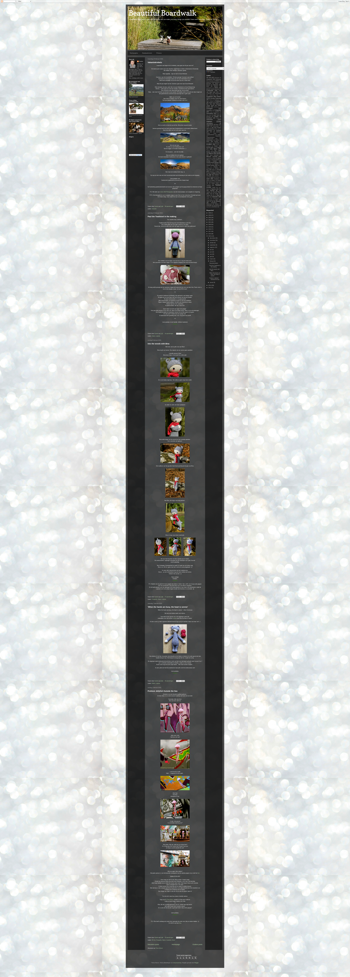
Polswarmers (209, 168)
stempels (210, 181)
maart (211, 259)
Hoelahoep (212, 129)
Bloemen (215, 85)
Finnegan (209, 108)
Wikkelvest (209, 204)
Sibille (212, 177)
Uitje (218, 195)
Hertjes (207, 127)
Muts (214, 158)
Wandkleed (214, 202)
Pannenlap (208, 163)
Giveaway (209, 113)
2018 (209, 229)
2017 (209, 231)
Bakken (217, 80)
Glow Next (208, 115)
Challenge (209, 93)
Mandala (219, 153)
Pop (207, 169)
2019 (209, 227)
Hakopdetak (209, 123)
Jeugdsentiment (210, 134)
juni (211, 252)
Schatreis (216, 174)
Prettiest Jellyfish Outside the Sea (162, 691)
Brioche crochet (210, 89)
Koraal (217, 144)
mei (211, 254)
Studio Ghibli (215, 183)
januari (212, 282)
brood (217, 89)
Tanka (213, 187)
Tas (220, 189)
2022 (209, 220)
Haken (153, 336)
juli (211, 249)
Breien (216, 87)
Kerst (207, 141)
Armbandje (218, 79)
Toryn (219, 192)
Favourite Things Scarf (213, 104)
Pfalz (218, 165)
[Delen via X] (180, 206)
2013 (209, 287)
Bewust (208, 84)
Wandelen (218, 201)
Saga (210, 174)
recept (219, 169)
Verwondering (209, 199)
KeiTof (217, 140)
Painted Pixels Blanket (212, 162)
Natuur (219, 158)
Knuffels (209, 144)
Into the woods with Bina (158, 344)
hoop (218, 129)
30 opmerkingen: (169, 206)
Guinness (209, 119)
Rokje (219, 173)
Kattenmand (209, 140)
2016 (209, 233)
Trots (211, 193)
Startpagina (134, 53)
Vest (216, 200)
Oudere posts (197, 944)
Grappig (216, 116)
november (212, 240)
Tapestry (213, 189)
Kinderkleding (209, 143)
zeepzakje (209, 205)
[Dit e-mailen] (177, 206)
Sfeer (207, 177)
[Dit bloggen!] (179, 206)
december (212, 238)
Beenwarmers (215, 82)
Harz (217, 124)
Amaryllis (217, 77)
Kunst (173, 940)
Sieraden (218, 177)
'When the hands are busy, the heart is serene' (168, 607)
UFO (214, 195)
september (213, 245)
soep (207, 180)
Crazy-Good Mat (214, 94)
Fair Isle (209, 104)
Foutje (211, 111)
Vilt (212, 201)
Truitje (216, 193)
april (211, 256)
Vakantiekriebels (155, 62)
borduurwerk (209, 87)
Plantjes (216, 166)
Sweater (208, 185)
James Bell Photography (166, 192)
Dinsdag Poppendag (215, 98)
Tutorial (208, 195)
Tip (214, 192)
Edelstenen (216, 99)
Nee (210, 159)
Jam (211, 131)
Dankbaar (209, 96)
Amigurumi (209, 79)
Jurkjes (219, 134)
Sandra (141, 61)
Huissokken (209, 130)
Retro (217, 171)
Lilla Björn (213, 149)
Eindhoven (218, 101)
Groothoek (209, 118)
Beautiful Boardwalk (163, 12)
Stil (207, 183)
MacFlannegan (217, 152)
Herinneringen (216, 126)
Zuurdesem (216, 205)
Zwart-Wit (208, 206)
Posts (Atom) (159, 948)
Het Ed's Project (216, 127)
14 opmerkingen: (169, 333)
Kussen (208, 147)
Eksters (211, 102)
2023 (209, 217)
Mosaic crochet (211, 156)
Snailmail (216, 178)
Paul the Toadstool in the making (162, 217)
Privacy (159, 53)
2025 (209, 213)
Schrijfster (217, 175)
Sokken (213, 180)
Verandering (215, 198)
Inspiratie (168, 940)
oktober (212, 242)
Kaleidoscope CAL (212, 138)
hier (198, 873)
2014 (209, 285)
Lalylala (158, 336)
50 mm (153, 940)
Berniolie (208, 83)
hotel (186, 100)
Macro (211, 153)
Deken (219, 96)
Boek (207, 86)
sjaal (208, 179)
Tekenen (212, 190)
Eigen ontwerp (209, 101)
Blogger (196, 962)
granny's (208, 116)
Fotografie (154, 599)
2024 (209, 215)
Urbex (207, 196)
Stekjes (219, 180)
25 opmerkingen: (169, 937)
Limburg (208, 150)
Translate (212, 72)
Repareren (212, 171)
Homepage (176, 944)
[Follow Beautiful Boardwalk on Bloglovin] (135, 155)
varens (207, 198)
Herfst (207, 126)
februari (212, 261)
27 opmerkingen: (169, 596)
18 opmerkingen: (169, 681)
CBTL (217, 92)
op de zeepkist (215, 159)
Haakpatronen (147, 53)
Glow (218, 113)
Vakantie (154, 208)
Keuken (216, 141)
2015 (209, 236)
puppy (213, 169)
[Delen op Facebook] (182, 206)
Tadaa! (218, 185)
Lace (214, 147)
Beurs (216, 83)
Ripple (214, 173)
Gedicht (217, 111)
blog (180, 923)
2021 (209, 222)
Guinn (217, 118)
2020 (209, 224)
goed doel (216, 115)
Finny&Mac (209, 110)
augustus (212, 247)
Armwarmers (210, 80)
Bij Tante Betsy (169, 899)
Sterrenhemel (217, 181)
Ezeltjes (217, 102)
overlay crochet (211, 161)
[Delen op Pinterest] (184, 206)
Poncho (217, 168)
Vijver (207, 201)
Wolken (217, 204)
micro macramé (214, 155)
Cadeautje (209, 90)
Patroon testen (210, 165)
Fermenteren (216, 106)
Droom (210, 99)
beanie (208, 82)
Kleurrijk (217, 143)
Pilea (207, 166)
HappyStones (210, 124)
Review (208, 173)
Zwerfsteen (214, 206)
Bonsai (216, 86)
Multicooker (208, 158)
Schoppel (208, 175)
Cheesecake (218, 93)
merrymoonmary (177, 962)
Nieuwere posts (153, 944)
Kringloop (208, 146)
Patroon (216, 163)
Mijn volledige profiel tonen (136, 78)
